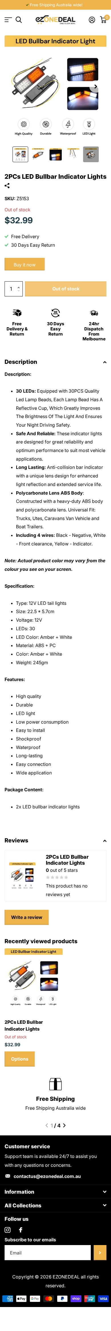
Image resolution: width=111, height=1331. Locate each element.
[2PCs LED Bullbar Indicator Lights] (34, 977)
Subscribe (100, 1252)
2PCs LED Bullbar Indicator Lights (24, 1025)
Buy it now (25, 265)
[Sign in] (92, 20)
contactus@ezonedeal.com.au (47, 1176)
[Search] (19, 19)
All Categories (8, 20)
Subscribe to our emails (30, 1239)
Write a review (26, 917)
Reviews (16, 840)
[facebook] (20, 1229)
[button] (95, 86)
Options (19, 1059)
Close (55, 1191)
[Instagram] (8, 1230)
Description (21, 361)
